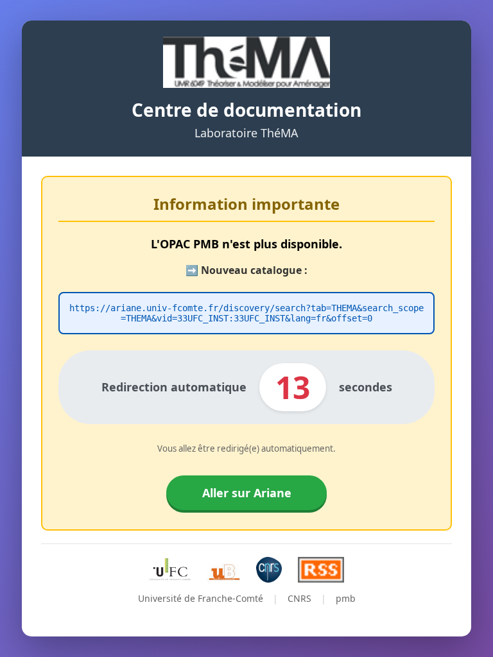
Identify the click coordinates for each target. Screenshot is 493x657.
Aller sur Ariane (246, 492)
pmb (346, 598)
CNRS (299, 598)
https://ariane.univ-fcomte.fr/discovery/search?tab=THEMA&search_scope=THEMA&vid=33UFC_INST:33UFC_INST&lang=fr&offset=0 (246, 313)
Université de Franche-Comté (200, 598)
